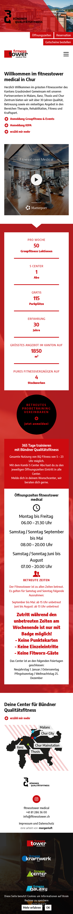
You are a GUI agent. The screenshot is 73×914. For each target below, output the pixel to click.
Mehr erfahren (32, 907)
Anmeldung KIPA (21, 125)
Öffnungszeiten (41, 35)
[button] (37, 415)
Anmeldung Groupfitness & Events (32, 119)
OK (48, 907)
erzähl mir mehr (20, 131)
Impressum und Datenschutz (36, 823)
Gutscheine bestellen (58, 42)
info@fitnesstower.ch (36, 816)
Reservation (63, 35)
